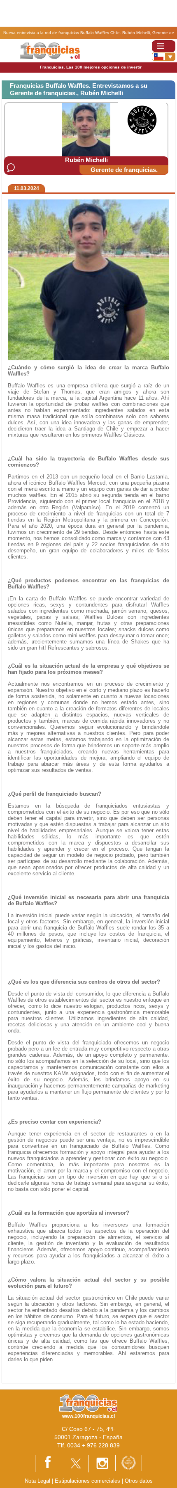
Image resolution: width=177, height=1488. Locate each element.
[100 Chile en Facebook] (48, 1463)
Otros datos (139, 1481)
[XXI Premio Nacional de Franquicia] (128, 1462)
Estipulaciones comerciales (88, 1481)
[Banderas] (163, 57)
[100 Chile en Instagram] (102, 1463)
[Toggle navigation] (163, 46)
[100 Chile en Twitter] (75, 1463)
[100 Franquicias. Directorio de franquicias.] (50, 50)
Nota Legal (37, 1481)
